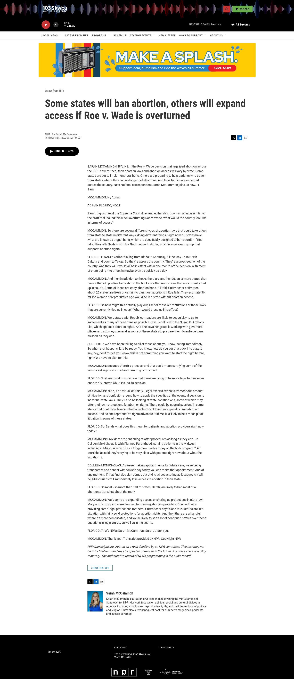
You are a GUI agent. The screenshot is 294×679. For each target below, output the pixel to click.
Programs (99, 35)
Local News (50, 35)
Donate (244, 9)
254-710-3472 (166, 647)
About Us (216, 35)
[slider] (61, 24)
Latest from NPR (76, 35)
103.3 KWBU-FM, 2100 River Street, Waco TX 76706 (132, 655)
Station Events (140, 35)
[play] (45, 25)
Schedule (120, 35)
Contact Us (120, 647)
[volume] (56, 25)
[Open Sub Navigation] (60, 35)
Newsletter (167, 35)
